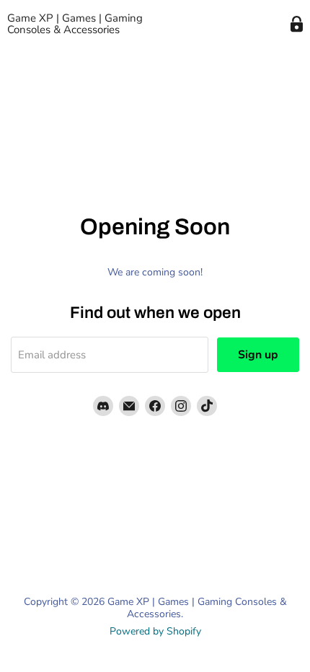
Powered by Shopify (155, 631)
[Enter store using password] (296, 24)
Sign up (258, 355)
